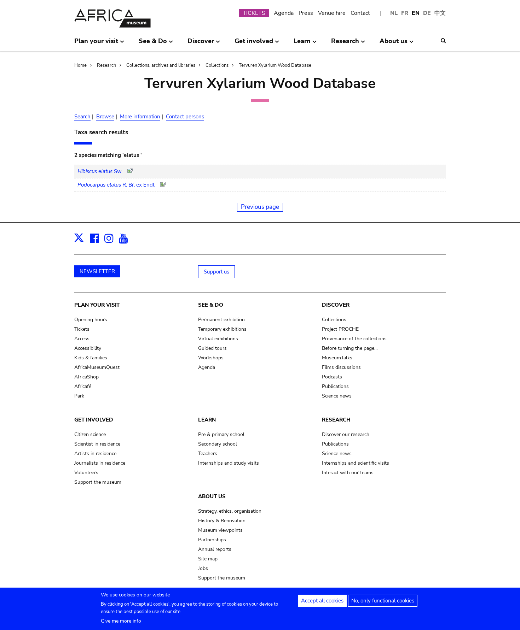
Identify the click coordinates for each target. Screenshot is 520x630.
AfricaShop (86, 376)
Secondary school (217, 444)
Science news (337, 396)
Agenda (284, 13)
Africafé (82, 386)
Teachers (207, 453)
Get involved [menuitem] (254, 44)
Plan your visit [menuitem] (96, 44)
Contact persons (185, 116)
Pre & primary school (221, 434)
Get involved (93, 419)
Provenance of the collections (354, 338)
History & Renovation (221, 520)
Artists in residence (95, 453)
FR (404, 13)
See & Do (210, 304)
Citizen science (90, 434)
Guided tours (212, 348)
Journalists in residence (99, 463)
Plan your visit (97, 304)
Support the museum (97, 482)
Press (306, 13)
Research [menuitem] (345, 44)
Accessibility (87, 348)
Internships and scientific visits (355, 463)
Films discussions (341, 367)
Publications (335, 386)
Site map (208, 558)
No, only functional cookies (382, 600)
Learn (207, 419)
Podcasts (332, 376)
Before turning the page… (350, 348)
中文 (440, 13)
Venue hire (332, 13)
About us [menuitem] (394, 44)
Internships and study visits (228, 463)
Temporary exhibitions (222, 329)
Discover (335, 304)
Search (82, 116)
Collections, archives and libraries (160, 65)
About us (212, 496)
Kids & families (90, 357)
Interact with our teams (348, 472)
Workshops (211, 357)
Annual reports (214, 549)
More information (140, 116)
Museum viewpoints (220, 530)
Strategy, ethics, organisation (229, 511)
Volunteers (86, 472)
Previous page (260, 207)
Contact (360, 13)
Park (79, 396)
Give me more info (121, 621)
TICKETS (254, 13)
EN (416, 13)
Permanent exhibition (221, 319)
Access (81, 338)
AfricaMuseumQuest (97, 367)
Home (80, 65)
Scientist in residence (97, 444)
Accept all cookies (322, 600)
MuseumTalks (337, 357)
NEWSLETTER (97, 271)
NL (394, 13)
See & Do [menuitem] (153, 44)
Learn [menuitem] (302, 44)
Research (106, 65)
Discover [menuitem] (200, 44)
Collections (217, 65)
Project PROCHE (340, 329)
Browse (105, 116)
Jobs (203, 568)
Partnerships (212, 539)
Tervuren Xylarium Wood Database (275, 65)
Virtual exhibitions (218, 338)
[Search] (443, 40)
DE (427, 13)
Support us (216, 271)
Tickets (81, 329)
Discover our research (345, 434)
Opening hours (90, 319)
